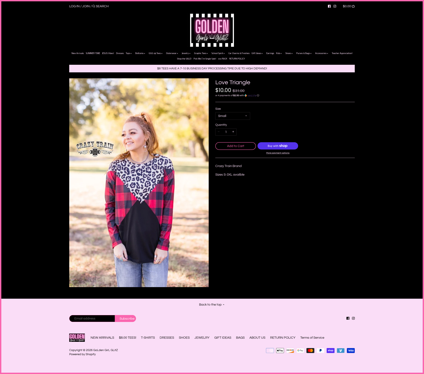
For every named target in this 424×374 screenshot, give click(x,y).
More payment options (278, 153)
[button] (285, 95)
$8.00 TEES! (128, 337)
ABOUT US (257, 337)
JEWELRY (202, 337)
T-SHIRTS (148, 337)
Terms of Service (312, 337)
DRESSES (167, 337)
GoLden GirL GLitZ (105, 350)
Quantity (221, 124)
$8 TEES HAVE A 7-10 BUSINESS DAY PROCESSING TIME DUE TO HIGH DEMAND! (212, 68)
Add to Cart (235, 146)
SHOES (184, 337)
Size (218, 108)
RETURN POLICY (282, 337)
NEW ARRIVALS (102, 337)
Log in (74, 6)
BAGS (240, 337)
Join (86, 6)
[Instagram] (334, 6)
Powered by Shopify (82, 354)
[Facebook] (329, 6)
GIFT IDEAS (222, 337)
